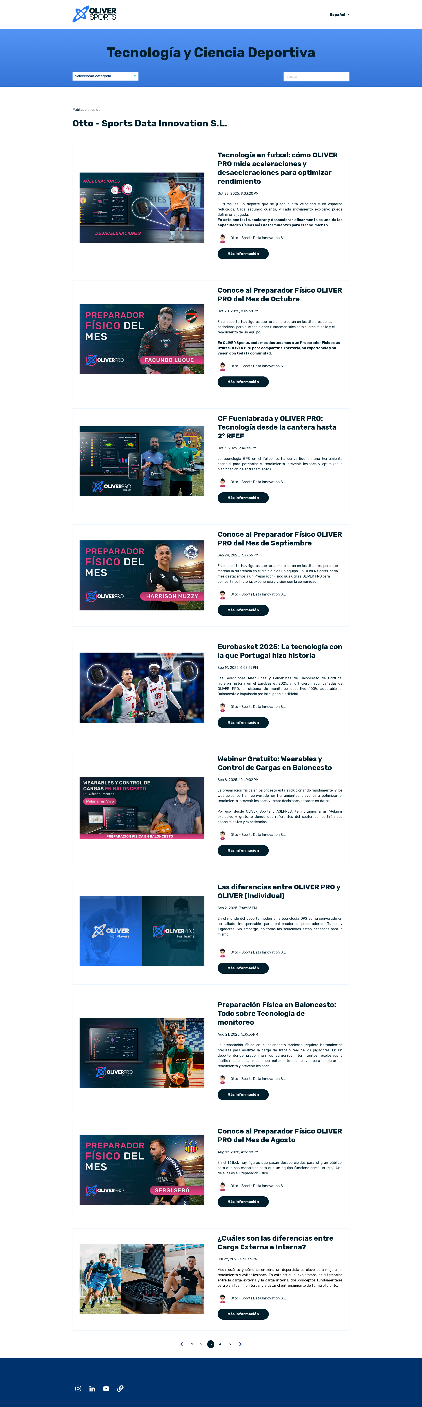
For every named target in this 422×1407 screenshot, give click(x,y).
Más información (243, 254)
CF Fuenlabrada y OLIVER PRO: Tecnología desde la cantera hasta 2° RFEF (277, 427)
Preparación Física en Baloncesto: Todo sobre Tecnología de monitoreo (277, 1013)
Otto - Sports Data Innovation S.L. (259, 238)
